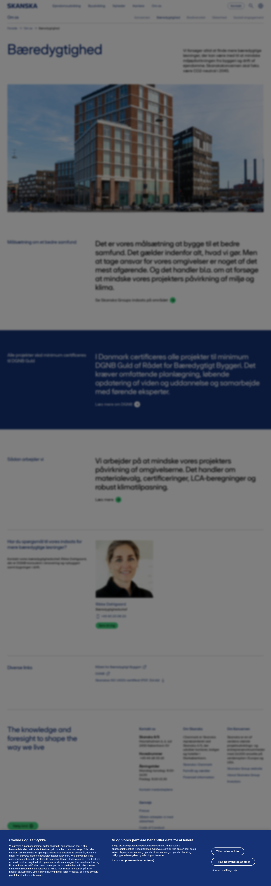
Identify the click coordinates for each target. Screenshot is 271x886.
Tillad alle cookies (228, 851)
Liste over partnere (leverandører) (133, 860)
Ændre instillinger (223, 869)
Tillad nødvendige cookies (233, 861)
